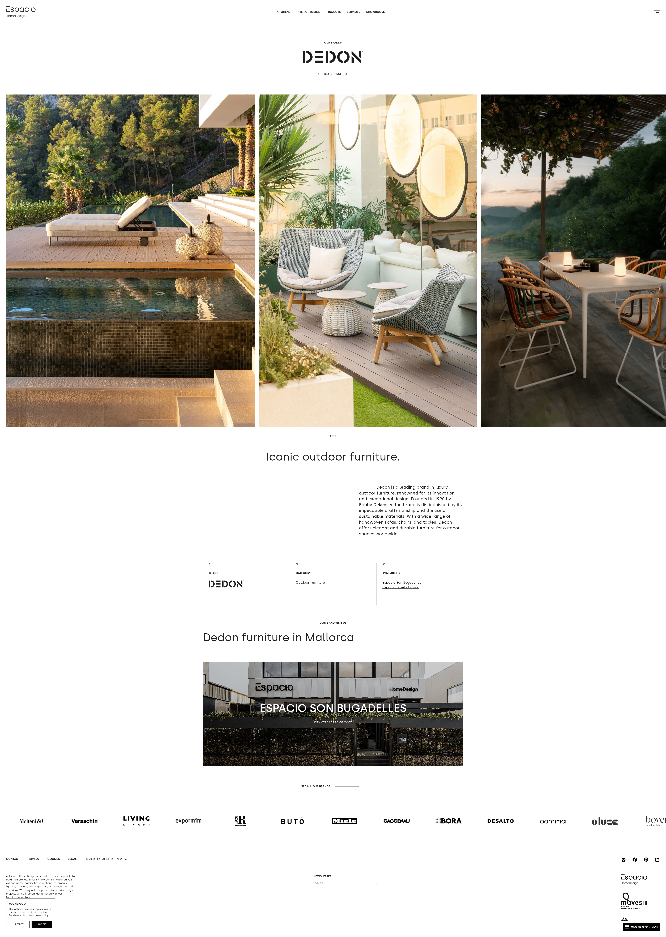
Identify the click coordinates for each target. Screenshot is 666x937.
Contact (13, 859)
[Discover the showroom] (333, 714)
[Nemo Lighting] (334, 821)
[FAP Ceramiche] (594, 821)
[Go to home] (21, 12)
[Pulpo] (230, 821)
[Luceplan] (74, 821)
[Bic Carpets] (22, 821)
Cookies (53, 859)
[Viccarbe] (438, 821)
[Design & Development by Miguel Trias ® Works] (624, 919)
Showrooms (376, 12)
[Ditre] (490, 821)
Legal (72, 859)
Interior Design (308, 12)
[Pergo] (646, 821)
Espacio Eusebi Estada (400, 587)
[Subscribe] (374, 883)
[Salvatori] (542, 821)
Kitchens (284, 12)
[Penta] (126, 821)
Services (353, 12)
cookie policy (40, 915)
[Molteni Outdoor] (282, 821)
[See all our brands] (333, 786)
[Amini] (386, 821)
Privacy (34, 859)
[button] (330, 436)
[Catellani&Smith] (178, 821)
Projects (333, 12)
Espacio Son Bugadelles (401, 582)
